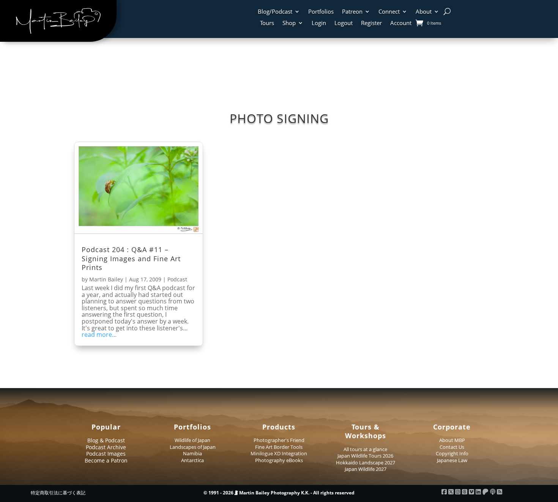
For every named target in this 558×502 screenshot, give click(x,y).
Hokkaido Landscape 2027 (365, 462)
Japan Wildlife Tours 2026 (365, 455)
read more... (99, 335)
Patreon (352, 12)
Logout (343, 23)
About (424, 12)
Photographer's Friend (279, 440)
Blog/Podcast (275, 12)
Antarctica (192, 460)
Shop (289, 23)
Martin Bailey (106, 279)
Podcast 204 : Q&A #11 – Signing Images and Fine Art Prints (131, 258)
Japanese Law (452, 460)
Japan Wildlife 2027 (365, 469)
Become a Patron (106, 460)
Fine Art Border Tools (279, 447)
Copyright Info (452, 453)
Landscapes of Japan (193, 447)
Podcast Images (106, 453)
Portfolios (321, 12)
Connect (389, 12)
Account (400, 23)
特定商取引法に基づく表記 (58, 492)
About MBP (452, 440)
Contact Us (452, 447)
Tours (267, 23)
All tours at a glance (365, 449)
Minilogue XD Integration (279, 453)
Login (319, 23)
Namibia (192, 453)
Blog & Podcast (106, 440)
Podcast (177, 279)
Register (371, 23)
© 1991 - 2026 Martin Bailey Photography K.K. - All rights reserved (279, 492)
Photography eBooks (279, 460)
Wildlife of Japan (192, 440)
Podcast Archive (106, 447)
